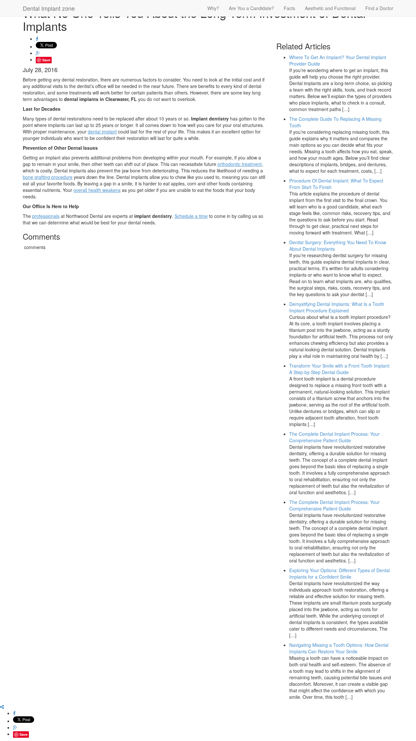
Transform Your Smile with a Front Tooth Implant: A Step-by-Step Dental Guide (339, 368)
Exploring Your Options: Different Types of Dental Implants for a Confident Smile (339, 573)
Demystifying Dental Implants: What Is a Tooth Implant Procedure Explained (336, 307)
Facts (289, 8)
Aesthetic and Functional (330, 8)
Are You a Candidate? (251, 8)
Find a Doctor (379, 8)
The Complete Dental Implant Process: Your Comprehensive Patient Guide (334, 437)
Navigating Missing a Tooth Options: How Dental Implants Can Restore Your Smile (338, 648)
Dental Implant (49, 8)
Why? (213, 8)
